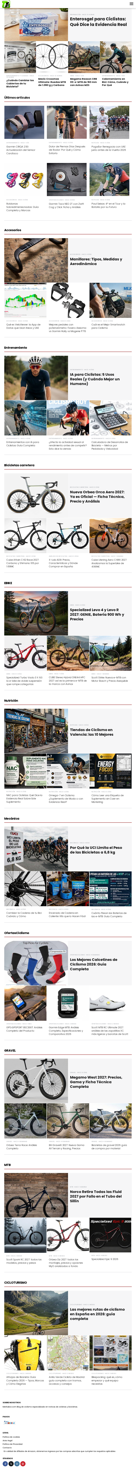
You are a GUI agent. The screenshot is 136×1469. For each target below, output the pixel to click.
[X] (11, 1463)
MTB (7, 1165)
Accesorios (12, 230)
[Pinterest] (23, 1463)
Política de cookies (11, 1437)
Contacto (7, 1447)
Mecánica (11, 819)
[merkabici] (6, 4)
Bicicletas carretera (19, 465)
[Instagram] (17, 1463)
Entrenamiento (15, 348)
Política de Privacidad (12, 1444)
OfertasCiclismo (16, 933)
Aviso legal (7, 1440)
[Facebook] (5, 1463)
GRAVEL (10, 1051)
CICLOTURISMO (15, 1283)
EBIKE (8, 583)
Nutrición (11, 701)
